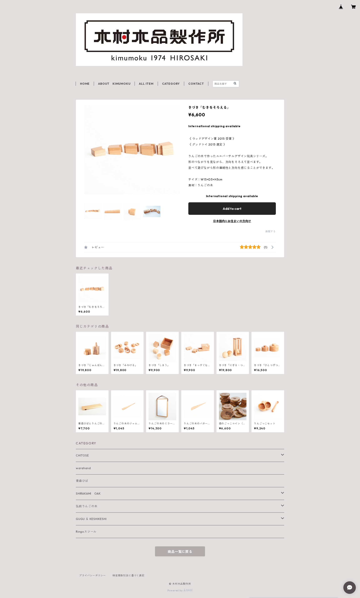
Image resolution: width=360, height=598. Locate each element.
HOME (85, 84)
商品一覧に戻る (180, 552)
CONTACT (196, 84)
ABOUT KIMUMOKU (114, 84)
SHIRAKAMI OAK (88, 493)
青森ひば (82, 481)
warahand (83, 468)
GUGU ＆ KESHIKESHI (91, 519)
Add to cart (232, 208)
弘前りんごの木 (87, 506)
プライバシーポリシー (92, 575)
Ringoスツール (86, 531)
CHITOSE (82, 455)
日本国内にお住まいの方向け (232, 221)
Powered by (176, 590)
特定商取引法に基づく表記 (128, 575)
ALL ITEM (146, 84)
